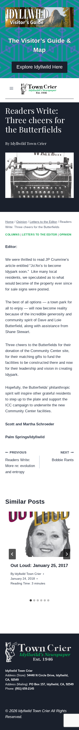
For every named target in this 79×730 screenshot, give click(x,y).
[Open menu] (11, 88)
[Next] (66, 554)
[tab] (31, 600)
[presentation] (39, 534)
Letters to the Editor (39, 234)
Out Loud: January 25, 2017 (39, 565)
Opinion (65, 234)
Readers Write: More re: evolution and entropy (20, 462)
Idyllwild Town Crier (28, 573)
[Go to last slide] (12, 554)
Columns (12, 234)
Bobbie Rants (63, 456)
